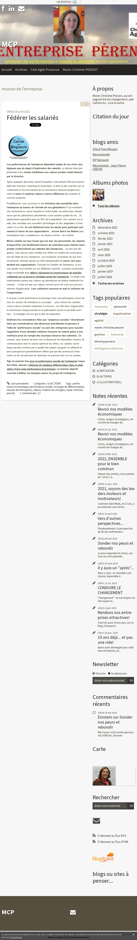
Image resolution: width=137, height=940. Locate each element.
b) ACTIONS (54, 383)
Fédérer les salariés (32, 118)
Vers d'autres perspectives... (111, 521)
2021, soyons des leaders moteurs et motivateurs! (116, 493)
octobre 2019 (106, 260)
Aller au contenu (11, 7)
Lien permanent (20, 383)
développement (104, 341)
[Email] (21, 8)
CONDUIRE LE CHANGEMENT (110, 590)
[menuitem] (8, 69)
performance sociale (41, 386)
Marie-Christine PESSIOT (80, 70)
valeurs (37, 390)
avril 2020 (104, 249)
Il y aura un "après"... (116, 567)
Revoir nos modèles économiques (115, 411)
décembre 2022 (107, 227)
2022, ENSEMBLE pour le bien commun (112, 463)
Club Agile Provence (45, 70)
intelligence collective (108, 348)
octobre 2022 (106, 233)
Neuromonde (101, 154)
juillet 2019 (105, 266)
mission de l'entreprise (19, 390)
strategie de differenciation (69, 386)
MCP (10, 44)
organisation (122, 314)
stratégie (100, 314)
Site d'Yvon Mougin (105, 149)
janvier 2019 (105, 271)
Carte (99, 748)
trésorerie (117, 334)
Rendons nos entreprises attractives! (115, 615)
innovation (101, 307)
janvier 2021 (105, 244)
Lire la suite (116, 103)
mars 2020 (104, 255)
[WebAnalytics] (76, 2)
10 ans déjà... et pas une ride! (115, 640)
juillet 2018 (105, 277)
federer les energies (53, 390)
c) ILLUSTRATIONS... (110, 382)
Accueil (7, 70)
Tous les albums (109, 206)
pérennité (120, 307)
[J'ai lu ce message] (133, 934)
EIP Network (101, 160)
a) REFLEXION (105, 371)
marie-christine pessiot (109, 327)
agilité (98, 320)
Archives (21, 70)
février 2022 (105, 238)
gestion (99, 334)
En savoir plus (16, 937)
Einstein (105, 717)
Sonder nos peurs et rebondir (115, 546)
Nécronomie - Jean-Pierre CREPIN (109, 167)
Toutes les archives (111, 283)
